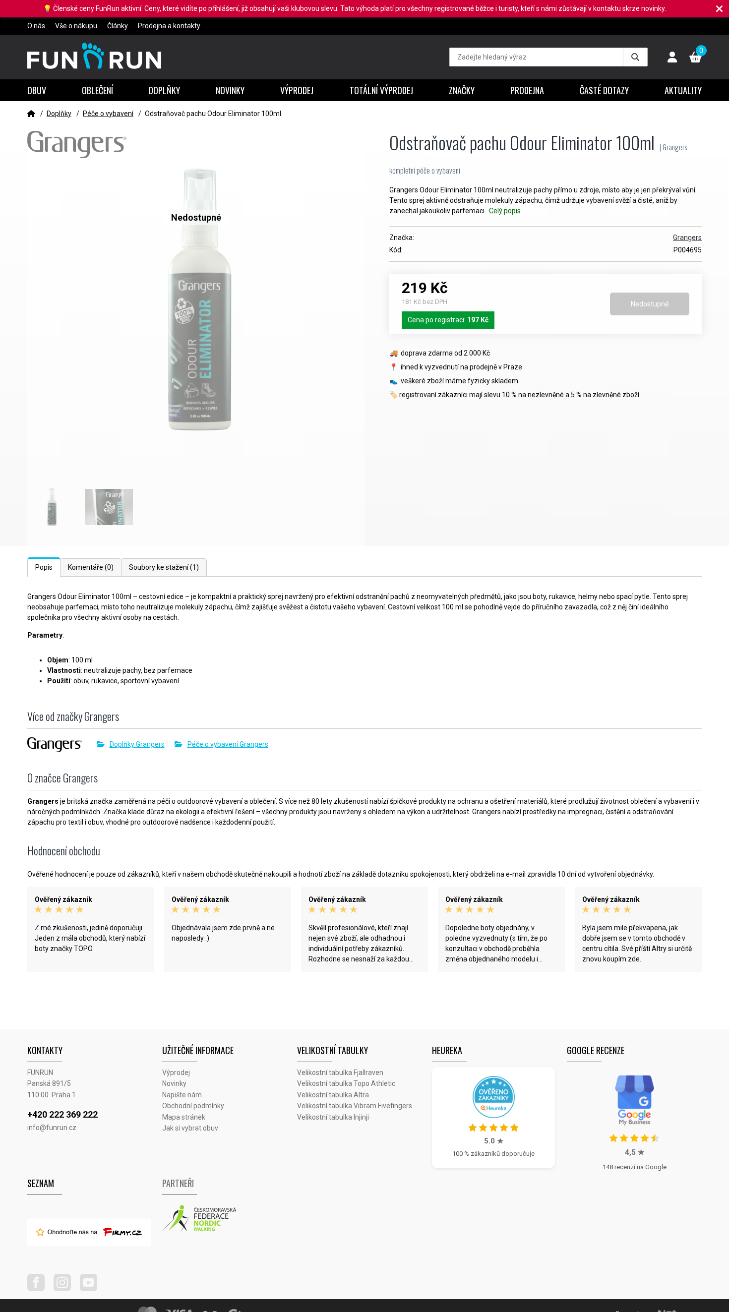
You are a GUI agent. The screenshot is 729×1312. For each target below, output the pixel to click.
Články (117, 26)
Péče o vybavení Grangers (227, 744)
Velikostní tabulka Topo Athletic (346, 1083)
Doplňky (164, 90)
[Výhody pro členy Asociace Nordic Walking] (229, 1219)
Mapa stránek (183, 1117)
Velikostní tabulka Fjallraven (340, 1072)
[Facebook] (39, 1289)
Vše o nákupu (76, 26)
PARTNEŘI (178, 1183)
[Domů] (31, 114)
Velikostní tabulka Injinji (333, 1117)
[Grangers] (62, 745)
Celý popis (505, 211)
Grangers (687, 237)
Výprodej (296, 90)
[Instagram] (66, 1289)
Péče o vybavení (108, 114)
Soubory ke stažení (164, 567)
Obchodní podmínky (193, 1106)
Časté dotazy (604, 90)
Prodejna (527, 90)
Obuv (36, 90)
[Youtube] (92, 1289)
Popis (44, 567)
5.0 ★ (493, 1140)
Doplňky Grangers (137, 744)
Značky (462, 90)
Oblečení (97, 90)
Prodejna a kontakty (169, 26)
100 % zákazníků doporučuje (493, 1153)
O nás (36, 26)
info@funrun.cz (51, 1128)
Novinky (230, 90)
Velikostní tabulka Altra (333, 1095)
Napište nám (182, 1095)
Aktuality (683, 90)
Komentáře (91, 567)
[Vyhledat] (635, 57)
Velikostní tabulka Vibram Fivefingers (354, 1106)
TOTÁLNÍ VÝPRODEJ (381, 90)
